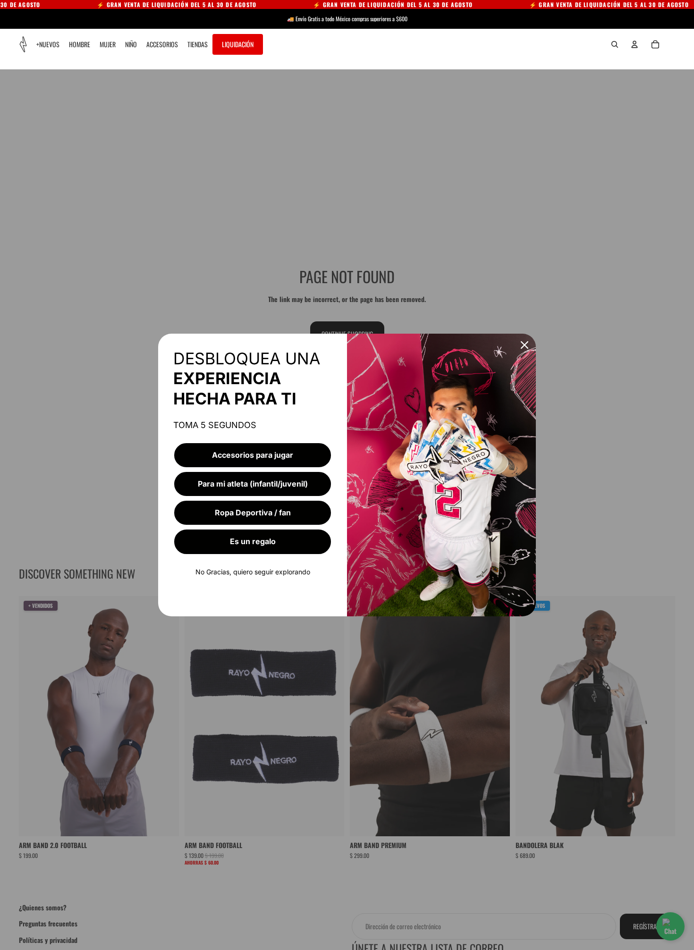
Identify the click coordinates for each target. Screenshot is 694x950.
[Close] (524, 345)
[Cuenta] (634, 44)
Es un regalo (253, 541)
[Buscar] (614, 44)
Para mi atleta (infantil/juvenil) (253, 483)
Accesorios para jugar (252, 455)
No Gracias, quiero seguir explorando (252, 572)
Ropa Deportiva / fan (253, 512)
